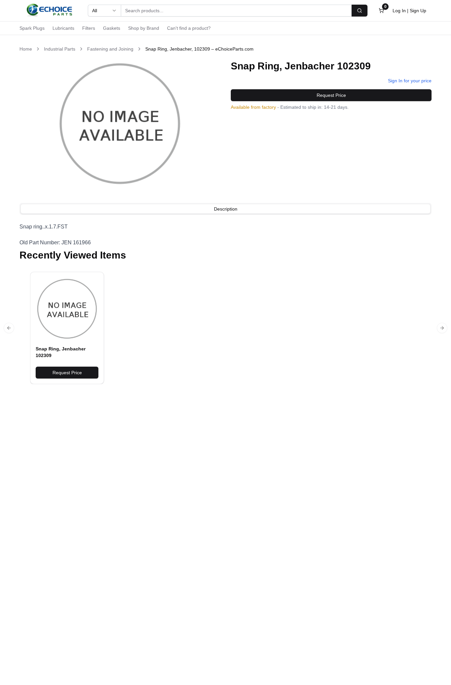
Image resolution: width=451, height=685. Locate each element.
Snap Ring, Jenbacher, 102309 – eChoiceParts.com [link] (199, 49)
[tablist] (225, 209)
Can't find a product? (189, 28)
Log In (399, 10)
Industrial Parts (59, 49)
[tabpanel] (225, 235)
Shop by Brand (143, 28)
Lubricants (63, 28)
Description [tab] (225, 209)
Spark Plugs (32, 28)
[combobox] (104, 11)
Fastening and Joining (110, 49)
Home (25, 49)
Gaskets (111, 28)
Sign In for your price (410, 80)
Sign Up (418, 10)
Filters (88, 28)
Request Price (331, 95)
